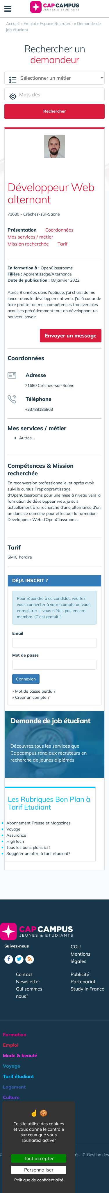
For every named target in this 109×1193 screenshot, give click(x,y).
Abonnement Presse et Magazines (38, 823)
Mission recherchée (28, 244)
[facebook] (8, 959)
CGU (76, 947)
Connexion (26, 679)
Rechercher (54, 111)
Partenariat (83, 981)
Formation (14, 1034)
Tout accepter (39, 1158)
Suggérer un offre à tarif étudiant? (38, 853)
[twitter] (19, 959)
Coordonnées (59, 230)
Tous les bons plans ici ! (28, 847)
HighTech (15, 841)
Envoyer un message (71, 335)
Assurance (16, 835)
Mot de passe (25, 655)
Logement (14, 1086)
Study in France (87, 989)
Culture (11, 1097)
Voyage (13, 829)
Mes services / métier (30, 237)
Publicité (80, 974)
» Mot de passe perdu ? (33, 691)
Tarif (62, 244)
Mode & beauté (20, 1055)
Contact (24, 974)
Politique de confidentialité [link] (38, 1180)
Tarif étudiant (18, 1076)
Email (17, 633)
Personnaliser (38, 1170)
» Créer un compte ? (30, 697)
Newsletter (28, 981)
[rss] (29, 959)
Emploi (10, 1045)
